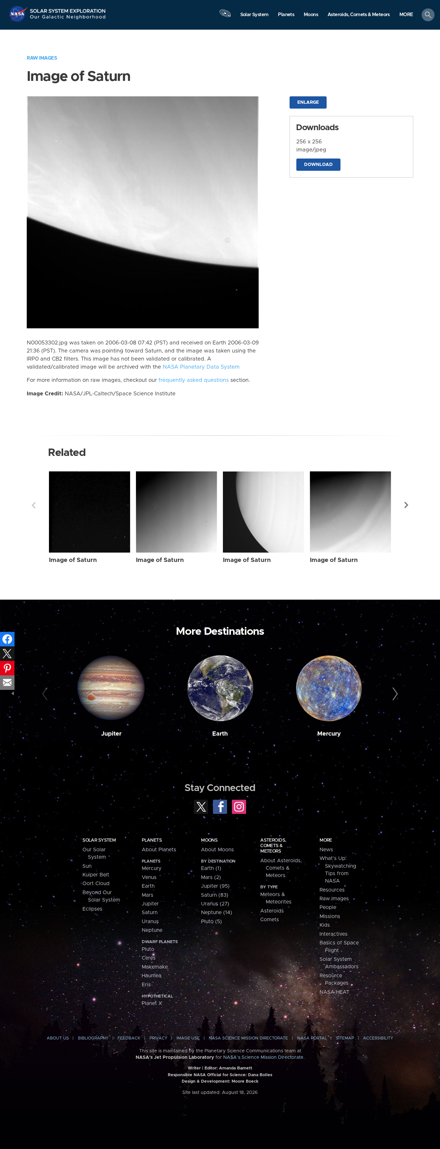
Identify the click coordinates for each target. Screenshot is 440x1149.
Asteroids (272, 910)
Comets (269, 919)
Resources (332, 890)
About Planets (159, 849)
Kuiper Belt (95, 874)
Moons (209, 840)
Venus (149, 877)
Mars (147, 895)
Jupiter (111, 734)
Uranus (150, 921)
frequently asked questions (193, 380)
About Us (58, 1038)
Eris (146, 984)
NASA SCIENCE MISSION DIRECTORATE (248, 1038)
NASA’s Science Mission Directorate (263, 1057)
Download (318, 164)
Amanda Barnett (235, 1068)
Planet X (152, 1003)
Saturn (150, 912)
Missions (330, 916)
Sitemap (345, 1038)
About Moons (217, 849)
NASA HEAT (334, 992)
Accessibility (378, 1038)
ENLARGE (308, 102)
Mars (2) (211, 877)
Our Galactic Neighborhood (68, 18)
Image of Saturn (73, 560)
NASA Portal (312, 1038)
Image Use (188, 1038)
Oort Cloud (96, 883)
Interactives (334, 934)
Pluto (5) (211, 921)
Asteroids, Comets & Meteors (273, 846)
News (326, 849)
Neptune (152, 930)
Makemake (155, 967)
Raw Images (42, 58)
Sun (86, 866)
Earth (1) (211, 868)
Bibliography (93, 1038)
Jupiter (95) (215, 886)
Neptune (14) (216, 912)
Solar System (99, 840)
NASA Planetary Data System (201, 367)
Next (406, 505)
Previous (33, 505)
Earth (220, 734)
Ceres (149, 958)
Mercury (329, 734)
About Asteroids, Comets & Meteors (281, 868)
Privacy (158, 1038)
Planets (152, 840)
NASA (19, 14)
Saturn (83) (214, 895)
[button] (406, 15)
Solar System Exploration (68, 9)
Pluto (148, 949)
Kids (325, 925)
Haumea (151, 975)
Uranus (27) (215, 903)
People (328, 907)
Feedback (129, 1038)
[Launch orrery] (225, 16)
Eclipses (92, 909)
